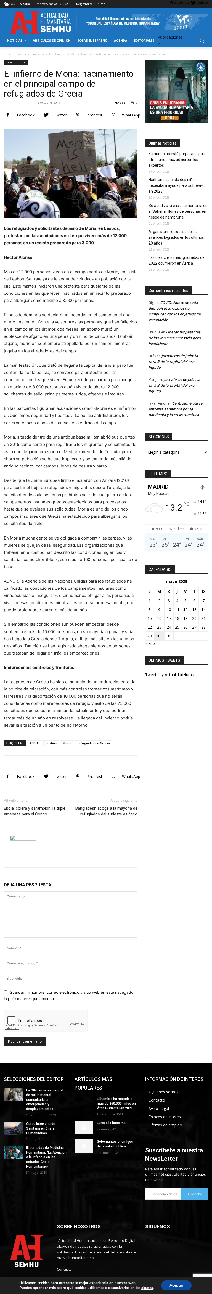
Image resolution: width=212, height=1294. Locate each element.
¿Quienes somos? (164, 1091)
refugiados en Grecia (94, 743)
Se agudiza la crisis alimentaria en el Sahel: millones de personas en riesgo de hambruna (178, 211)
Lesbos (51, 743)
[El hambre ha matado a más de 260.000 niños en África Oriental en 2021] (84, 1103)
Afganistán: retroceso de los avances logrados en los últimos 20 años (176, 237)
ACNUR (35, 743)
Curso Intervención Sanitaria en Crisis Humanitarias (40, 1128)
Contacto (157, 1100)
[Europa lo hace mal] (84, 1127)
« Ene (150, 643)
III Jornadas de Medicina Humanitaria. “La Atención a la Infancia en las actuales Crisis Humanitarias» (46, 1157)
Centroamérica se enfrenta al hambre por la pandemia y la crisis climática (175, 409)
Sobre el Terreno (30, 54)
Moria (67, 743)
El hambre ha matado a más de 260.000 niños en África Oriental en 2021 (116, 1103)
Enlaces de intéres (165, 1116)
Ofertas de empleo (165, 1125)
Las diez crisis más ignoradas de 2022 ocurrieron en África (177, 260)
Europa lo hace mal (111, 1123)
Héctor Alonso (21, 102)
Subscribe (194, 1194)
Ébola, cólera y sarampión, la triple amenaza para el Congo (34, 811)
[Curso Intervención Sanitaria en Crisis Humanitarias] (13, 1128)
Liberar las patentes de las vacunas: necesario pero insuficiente (175, 338)
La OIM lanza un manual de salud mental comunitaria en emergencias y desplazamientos (44, 1099)
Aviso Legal (159, 1108)
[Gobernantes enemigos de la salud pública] (84, 1146)
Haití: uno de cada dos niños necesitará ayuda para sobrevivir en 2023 (177, 185)
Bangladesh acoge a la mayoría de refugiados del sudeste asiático (106, 811)
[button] (201, 40)
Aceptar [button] (176, 1285)
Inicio (8, 54)
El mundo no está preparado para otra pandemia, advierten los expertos (177, 160)
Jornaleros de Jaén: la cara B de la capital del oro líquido (173, 361)
